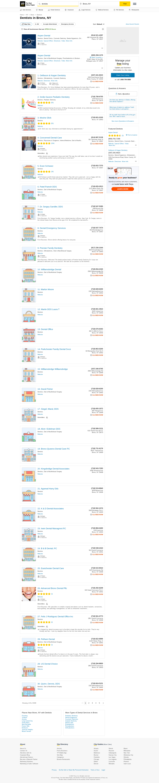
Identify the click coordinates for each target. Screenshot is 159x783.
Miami (126, 748)
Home (22, 15)
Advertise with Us (25, 753)
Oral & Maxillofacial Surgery (53, 58)
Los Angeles (113, 759)
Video (63, 41)
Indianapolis (112, 753)
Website (40, 41)
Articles (59, 748)
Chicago (96, 759)
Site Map (60, 755)
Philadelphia (127, 759)
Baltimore (97, 753)
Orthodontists (48, 78)
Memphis (112, 763)
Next (102, 703)
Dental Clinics (48, 38)
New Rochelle (26, 724)
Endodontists (69, 724)
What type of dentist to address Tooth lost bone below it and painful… (122, 108)
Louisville (112, 761)
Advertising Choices (26, 757)
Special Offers (48, 41)
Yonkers (24, 717)
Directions (57, 41)
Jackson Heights (27, 729)
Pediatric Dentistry (50, 100)
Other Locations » (97, 57)
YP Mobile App (62, 753)
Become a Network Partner (28, 759)
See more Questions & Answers (123, 121)
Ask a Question (124, 94)
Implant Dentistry (71, 721)
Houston (111, 750)
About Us (23, 748)
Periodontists (69, 726)
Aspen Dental (44, 35)
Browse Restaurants (63, 759)
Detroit (111, 748)
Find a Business (62, 750)
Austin (96, 750)
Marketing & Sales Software (29, 763)
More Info (69, 41)
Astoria (24, 719)
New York (127, 753)
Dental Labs (69, 722)
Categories (60, 757)
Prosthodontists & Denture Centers (74, 58)
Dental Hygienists (72, 38)
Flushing (24, 716)
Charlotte (97, 757)
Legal (103, 770)
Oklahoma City (128, 755)
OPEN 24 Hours (50, 29)
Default (99, 24)
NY (27, 15)
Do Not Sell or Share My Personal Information (74, 770)
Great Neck (25, 722)
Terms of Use (95, 770)
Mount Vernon (26, 731)
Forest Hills (26, 726)
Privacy (54, 770)
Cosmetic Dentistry (60, 38)
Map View (27, 24)
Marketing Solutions (26, 761)
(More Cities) (108, 744)
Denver (96, 763)
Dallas (96, 761)
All (38, 24)
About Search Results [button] (132, 24)
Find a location (132, 135)
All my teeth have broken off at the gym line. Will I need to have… (122, 115)
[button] (134, 4)
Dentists (40, 38)
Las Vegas (112, 757)
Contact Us (23, 750)
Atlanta (96, 748)
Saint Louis (127, 763)
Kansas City (113, 755)
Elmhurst (25, 728)
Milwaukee (127, 750)
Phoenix (126, 761)
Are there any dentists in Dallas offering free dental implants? (122, 100)
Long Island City (27, 721)
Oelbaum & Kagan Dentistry (117, 150)
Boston (96, 755)
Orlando (126, 757)
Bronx (32, 15)
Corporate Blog (25, 755)
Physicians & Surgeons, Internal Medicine (57, 140)
